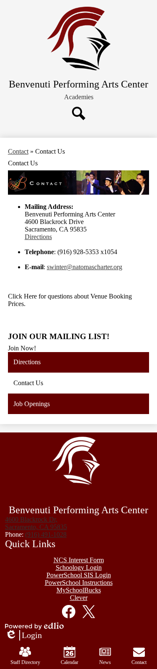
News (105, 662)
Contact (18, 151)
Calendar (69, 662)
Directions (38, 236)
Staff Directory (25, 662)
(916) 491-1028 (46, 534)
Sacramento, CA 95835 (36, 523)
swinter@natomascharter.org (84, 266)
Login (23, 635)
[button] (79, 97)
